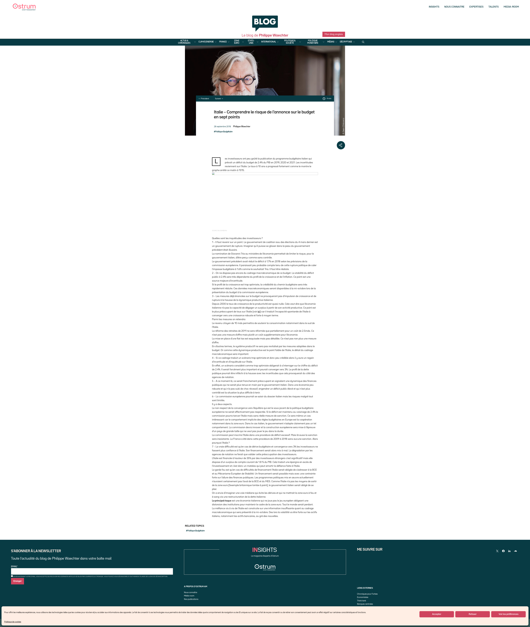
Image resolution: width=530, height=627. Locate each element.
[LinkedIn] (509, 551)
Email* (14, 567)
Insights (434, 7)
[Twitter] (497, 551)
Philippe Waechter (241, 127)
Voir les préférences (508, 614)
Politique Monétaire (312, 42)
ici (259, 312)
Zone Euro (236, 42)
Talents (493, 7)
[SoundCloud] (515, 551)
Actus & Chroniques (184, 42)
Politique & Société (289, 42)
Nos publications (191, 599)
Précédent (204, 98)
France (223, 42)
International (268, 42)
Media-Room (511, 7)
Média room (189, 596)
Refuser (473, 614)
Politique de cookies (12, 622)
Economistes (362, 597)
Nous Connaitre (454, 7)
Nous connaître (190, 592)
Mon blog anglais (334, 34)
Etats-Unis (251, 42)
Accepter (436, 614)
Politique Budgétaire (223, 132)
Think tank (361, 601)
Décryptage (346, 42)
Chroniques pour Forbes (367, 594)
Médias (330, 42)
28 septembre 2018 (222, 126)
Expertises (476, 7)
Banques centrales (365, 604)
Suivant (218, 98)
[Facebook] (503, 551)
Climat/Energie (206, 42)
